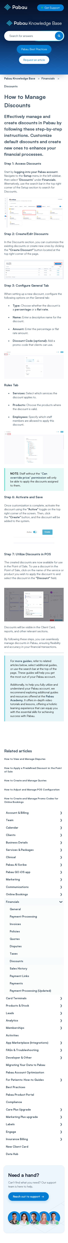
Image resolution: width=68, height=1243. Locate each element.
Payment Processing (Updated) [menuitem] (30, 990)
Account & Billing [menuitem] (17, 812)
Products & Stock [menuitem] (17, 1005)
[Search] (59, 36)
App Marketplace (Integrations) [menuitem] (27, 1042)
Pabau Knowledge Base (19, 78)
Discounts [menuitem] (16, 961)
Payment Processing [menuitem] (23, 916)
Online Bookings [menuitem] (17, 894)
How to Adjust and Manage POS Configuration (32, 789)
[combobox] (34, 36)
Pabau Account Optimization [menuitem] (25, 1072)
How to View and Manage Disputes (24, 758)
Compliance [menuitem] (14, 1102)
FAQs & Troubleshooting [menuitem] (22, 1050)
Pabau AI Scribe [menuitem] (16, 864)
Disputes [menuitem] (16, 946)
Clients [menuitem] (11, 835)
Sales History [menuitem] (18, 968)
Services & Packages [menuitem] (20, 850)
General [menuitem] (15, 909)
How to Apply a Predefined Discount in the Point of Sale (33, 769)
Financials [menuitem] (12, 902)
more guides (23, 661)
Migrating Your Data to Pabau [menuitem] (25, 1065)
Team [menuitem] (9, 820)
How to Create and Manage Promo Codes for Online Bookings (31, 800)
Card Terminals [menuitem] (16, 998)
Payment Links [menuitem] (19, 976)
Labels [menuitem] (10, 1124)
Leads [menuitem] (10, 1013)
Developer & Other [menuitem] (19, 1057)
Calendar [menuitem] (12, 827)
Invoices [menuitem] (15, 924)
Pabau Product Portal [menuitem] (20, 1094)
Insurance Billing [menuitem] (17, 1139)
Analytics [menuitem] (12, 1020)
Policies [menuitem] (15, 931)
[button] (61, 813)
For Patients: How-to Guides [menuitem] (25, 1079)
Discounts (11, 86)
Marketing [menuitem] (13, 879)
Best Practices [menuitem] (15, 1087)
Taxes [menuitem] (14, 953)
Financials (48, 78)
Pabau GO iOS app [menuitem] (18, 872)
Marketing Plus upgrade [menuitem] (22, 1117)
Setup (28, 175)
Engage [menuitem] (11, 1131)
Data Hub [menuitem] (12, 1154)
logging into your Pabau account (36, 172)
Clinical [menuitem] (11, 857)
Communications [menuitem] (17, 887)
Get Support (52, 7)
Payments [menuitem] (16, 983)
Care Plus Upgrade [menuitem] (18, 1109)
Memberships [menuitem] (15, 1028)
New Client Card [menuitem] (17, 1146)
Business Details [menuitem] (17, 842)
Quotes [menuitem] (15, 939)
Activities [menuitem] (12, 1035)
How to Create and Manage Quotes (25, 780)
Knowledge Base (44, 23)
